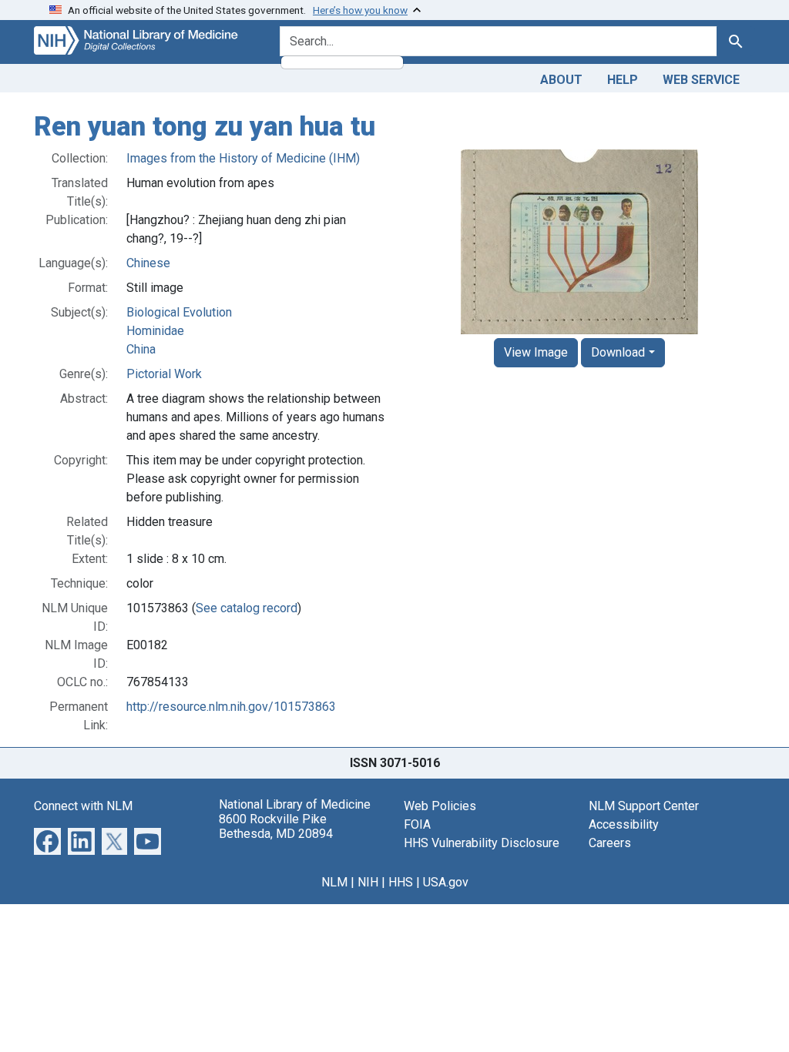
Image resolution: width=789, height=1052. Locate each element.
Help (622, 79)
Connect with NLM (83, 806)
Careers (610, 843)
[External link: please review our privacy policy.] (47, 840)
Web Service (701, 79)
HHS (400, 882)
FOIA (417, 824)
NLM (334, 882)
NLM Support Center (644, 806)
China (141, 349)
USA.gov (445, 882)
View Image (536, 352)
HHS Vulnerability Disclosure (481, 843)
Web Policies (440, 806)
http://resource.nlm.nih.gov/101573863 (231, 706)
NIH (368, 882)
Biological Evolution (179, 312)
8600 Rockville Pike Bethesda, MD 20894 (276, 826)
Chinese (148, 263)
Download (618, 352)
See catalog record (246, 608)
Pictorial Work (164, 374)
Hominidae (155, 330)
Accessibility (624, 824)
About (561, 79)
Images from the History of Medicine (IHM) (243, 158)
